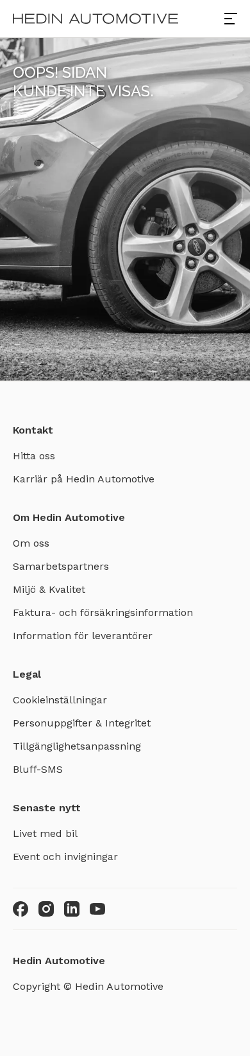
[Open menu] (231, 18)
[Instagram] (46, 909)
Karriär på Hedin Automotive (83, 479)
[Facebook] (20, 909)
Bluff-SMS (38, 769)
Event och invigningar (65, 856)
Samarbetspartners (61, 566)
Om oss (31, 543)
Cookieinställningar (60, 700)
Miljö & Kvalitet (49, 589)
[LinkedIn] (71, 909)
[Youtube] (97, 909)
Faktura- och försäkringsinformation (103, 612)
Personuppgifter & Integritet (82, 723)
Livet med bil (45, 833)
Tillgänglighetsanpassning (77, 746)
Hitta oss (34, 456)
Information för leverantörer (83, 635)
